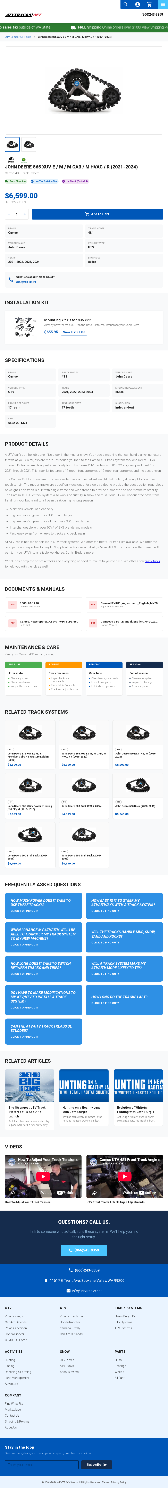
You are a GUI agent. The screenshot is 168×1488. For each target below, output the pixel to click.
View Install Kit (74, 332)
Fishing (9, 1366)
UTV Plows (67, 1360)
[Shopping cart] (149, 4)
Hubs (118, 1360)
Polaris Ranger (14, 1316)
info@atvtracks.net (87, 1291)
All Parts (120, 1377)
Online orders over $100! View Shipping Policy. (111, 27)
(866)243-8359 (152, 14)
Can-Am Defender (16, 1322)
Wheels (119, 1372)
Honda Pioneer (14, 1334)
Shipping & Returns (17, 1421)
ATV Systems (123, 1328)
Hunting (10, 1360)
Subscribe (94, 1464)
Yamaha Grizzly (70, 1328)
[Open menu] (163, 4)
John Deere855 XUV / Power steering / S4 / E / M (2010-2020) (30, 808)
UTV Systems (123, 1322)
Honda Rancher (70, 1322)
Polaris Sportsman (72, 1316)
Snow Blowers (69, 1372)
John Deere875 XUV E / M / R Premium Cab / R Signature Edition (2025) (28, 756)
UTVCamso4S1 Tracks (18, 36)
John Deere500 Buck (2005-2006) (81, 806)
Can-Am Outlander (71, 1334)
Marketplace (13, 1409)
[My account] (137, 4)
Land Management (17, 1377)
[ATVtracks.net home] (23, 17)
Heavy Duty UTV (125, 1316)
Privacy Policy (118, 1482)
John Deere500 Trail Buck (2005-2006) (27, 857)
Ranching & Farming (18, 1372)
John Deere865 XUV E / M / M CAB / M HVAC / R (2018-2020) (83, 755)
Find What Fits (14, 1403)
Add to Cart (100, 214)
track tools (152, 561)
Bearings (120, 1366)
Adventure (11, 1383)
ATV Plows (67, 1366)
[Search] (125, 4)
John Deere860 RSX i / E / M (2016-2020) (136, 755)
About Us (11, 1427)
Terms (105, 1482)
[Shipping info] (58, 27)
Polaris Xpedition (16, 1328)
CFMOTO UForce (16, 1340)
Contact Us (12, 1415)
